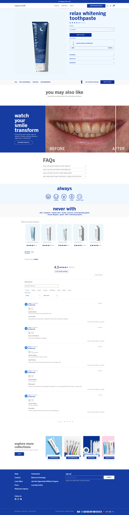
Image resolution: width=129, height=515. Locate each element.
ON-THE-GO (91, 457)
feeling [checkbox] (33, 290)
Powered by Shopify (69, 511)
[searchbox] (42, 286)
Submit (109, 477)
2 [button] (61, 421)
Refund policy (18, 511)
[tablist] (64, 252)
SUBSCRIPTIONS (110, 457)
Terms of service (32, 511)
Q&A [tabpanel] (32, 252)
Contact (18, 478)
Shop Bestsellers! (96, 5)
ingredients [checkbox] (52, 290)
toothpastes (53, 457)
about (71, 5)
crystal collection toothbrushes (84, 43)
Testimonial (35, 474)
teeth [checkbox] (59, 290)
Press (17, 485)
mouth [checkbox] (64, 290)
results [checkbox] (27, 290)
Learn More (19, 481)
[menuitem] (57, 6)
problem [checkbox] (45, 290)
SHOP (19, 454)
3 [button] (64, 421)
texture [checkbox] (39, 290)
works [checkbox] (69, 290)
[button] (100, 321)
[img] (70, 22)
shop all (56, 5)
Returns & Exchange (38, 478)
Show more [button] (27, 292)
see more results (23, 142)
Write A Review (98, 275)
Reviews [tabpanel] (27, 252)
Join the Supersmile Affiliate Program (44, 481)
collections (64, 5)
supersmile (61, 511)
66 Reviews (83, 22)
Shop (16, 474)
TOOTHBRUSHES (72, 457)
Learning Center (37, 485)
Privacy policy (25, 511)
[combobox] (33, 295)
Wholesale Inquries (21, 489)
